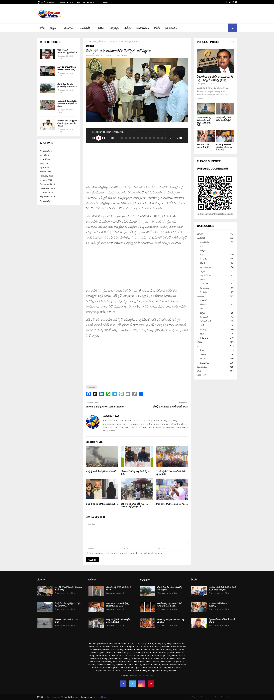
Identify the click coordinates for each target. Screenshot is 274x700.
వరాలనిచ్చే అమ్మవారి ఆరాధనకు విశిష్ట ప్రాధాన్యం (171, 620)
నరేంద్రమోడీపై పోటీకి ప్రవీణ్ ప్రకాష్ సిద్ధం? (223, 118)
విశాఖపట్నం (204, 288)
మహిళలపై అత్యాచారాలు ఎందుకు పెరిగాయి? (106, 406)
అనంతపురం (204, 242)
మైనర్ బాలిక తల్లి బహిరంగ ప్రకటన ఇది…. (102, 504)
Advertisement (93, 2)
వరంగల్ (203, 334)
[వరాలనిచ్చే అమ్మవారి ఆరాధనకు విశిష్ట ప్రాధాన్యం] (147, 623)
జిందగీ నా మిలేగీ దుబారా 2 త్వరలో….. (205, 146)
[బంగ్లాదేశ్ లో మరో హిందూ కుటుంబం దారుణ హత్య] (47, 71)
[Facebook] (123, 683)
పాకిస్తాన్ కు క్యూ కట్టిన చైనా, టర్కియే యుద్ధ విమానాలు (68, 604)
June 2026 (45, 159)
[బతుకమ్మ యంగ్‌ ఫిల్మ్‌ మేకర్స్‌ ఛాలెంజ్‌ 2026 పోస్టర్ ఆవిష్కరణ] (199, 591)
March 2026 (45, 172)
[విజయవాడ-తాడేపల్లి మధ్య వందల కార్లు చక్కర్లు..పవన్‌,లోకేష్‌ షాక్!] (206, 108)
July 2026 (44, 155)
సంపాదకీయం (143, 27)
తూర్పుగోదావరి (205, 267)
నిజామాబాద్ (204, 317)
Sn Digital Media (100, 697)
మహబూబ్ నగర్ (205, 321)
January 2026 (46, 180)
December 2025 (47, 184)
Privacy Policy (189, 696)
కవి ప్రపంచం (171, 27)
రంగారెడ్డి (203, 329)
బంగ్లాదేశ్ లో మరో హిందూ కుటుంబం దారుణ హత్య (67, 68)
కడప (201, 246)
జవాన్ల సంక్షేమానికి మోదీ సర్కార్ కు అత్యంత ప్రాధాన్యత (118, 620)
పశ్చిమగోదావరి (205, 275)
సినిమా (101, 27)
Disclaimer (202, 696)
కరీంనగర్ (203, 304)
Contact (104, 2)
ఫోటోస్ (157, 27)
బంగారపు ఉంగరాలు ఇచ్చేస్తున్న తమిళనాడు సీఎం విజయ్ (224, 147)
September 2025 (47, 196)
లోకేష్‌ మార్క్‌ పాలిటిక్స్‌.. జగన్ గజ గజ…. (172, 504)
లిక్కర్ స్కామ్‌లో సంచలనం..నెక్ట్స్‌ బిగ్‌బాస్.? (67, 51)
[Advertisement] (185, 13)
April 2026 (44, 167)
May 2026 (44, 163)
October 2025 (46, 192)
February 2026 (46, 176)
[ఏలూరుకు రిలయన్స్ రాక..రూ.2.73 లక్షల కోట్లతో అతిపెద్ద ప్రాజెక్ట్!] (215, 61)
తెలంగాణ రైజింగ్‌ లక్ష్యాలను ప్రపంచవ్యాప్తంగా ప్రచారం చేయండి (67, 123)
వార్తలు (53, 27)
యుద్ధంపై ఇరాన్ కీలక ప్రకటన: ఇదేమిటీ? (101, 471)
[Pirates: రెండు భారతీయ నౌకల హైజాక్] (45, 623)
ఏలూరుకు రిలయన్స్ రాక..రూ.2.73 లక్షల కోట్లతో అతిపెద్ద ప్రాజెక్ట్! (215, 78)
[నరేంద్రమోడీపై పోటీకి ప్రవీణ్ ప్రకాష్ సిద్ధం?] (225, 108)
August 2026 (46, 151)
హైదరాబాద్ (204, 338)
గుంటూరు (203, 259)
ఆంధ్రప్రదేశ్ (85, 27)
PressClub (91, 387)
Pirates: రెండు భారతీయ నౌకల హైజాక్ (66, 620)
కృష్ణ (87, 46)
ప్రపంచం (203, 359)
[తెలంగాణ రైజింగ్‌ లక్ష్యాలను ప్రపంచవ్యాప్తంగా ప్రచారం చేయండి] (47, 124)
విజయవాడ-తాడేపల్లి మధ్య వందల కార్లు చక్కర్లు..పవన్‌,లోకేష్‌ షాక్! (204, 121)
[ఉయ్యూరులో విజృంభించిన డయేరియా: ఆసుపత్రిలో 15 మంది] (47, 105)
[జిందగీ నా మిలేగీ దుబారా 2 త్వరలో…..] (206, 136)
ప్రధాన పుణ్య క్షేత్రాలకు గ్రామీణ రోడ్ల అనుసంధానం (67, 85)
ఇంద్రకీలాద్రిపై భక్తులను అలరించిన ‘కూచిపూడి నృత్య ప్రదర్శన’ (169, 604)
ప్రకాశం (203, 279)
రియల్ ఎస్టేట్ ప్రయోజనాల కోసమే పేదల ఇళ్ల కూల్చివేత (171, 472)
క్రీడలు (202, 350)
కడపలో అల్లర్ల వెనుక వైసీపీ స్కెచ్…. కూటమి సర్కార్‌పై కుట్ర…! (134, 505)
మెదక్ (202, 325)
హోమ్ (42, 27)
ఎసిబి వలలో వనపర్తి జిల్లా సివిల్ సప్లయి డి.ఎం (135, 472)
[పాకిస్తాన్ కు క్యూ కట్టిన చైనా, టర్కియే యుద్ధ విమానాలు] (45, 607)
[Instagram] (141, 683)
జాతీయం (203, 354)
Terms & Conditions (217, 696)
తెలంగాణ (68, 27)
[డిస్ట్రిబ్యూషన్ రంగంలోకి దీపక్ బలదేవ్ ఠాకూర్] (199, 623)
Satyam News (93, 55)
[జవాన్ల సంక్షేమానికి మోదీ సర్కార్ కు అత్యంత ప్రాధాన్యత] (96, 623)
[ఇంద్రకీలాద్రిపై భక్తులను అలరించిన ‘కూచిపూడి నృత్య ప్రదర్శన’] (147, 607)
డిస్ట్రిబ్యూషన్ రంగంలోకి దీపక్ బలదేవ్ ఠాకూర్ (222, 620)
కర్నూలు (203, 250)
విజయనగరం (204, 284)
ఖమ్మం (202, 309)
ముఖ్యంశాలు (204, 363)
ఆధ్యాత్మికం (114, 27)
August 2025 (46, 201)
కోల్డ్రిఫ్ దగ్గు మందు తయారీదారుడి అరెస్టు (170, 406)
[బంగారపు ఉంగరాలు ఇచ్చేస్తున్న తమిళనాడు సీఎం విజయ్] (225, 136)
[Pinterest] (151, 683)
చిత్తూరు (203, 263)
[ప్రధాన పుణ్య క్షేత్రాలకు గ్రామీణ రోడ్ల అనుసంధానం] (47, 88)
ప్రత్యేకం (128, 27)
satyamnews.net (53, 697)
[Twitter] (132, 683)
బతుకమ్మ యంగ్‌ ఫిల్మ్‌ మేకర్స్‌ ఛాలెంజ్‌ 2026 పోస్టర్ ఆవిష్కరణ (222, 588)
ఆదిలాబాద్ (203, 300)
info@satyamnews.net (142, 675)
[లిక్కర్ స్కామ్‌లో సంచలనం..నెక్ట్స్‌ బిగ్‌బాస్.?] (47, 54)
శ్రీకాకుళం (203, 292)
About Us (81, 2)
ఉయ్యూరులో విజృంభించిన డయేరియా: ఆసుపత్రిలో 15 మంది (67, 103)
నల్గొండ (202, 313)
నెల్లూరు (202, 271)
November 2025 (47, 188)
